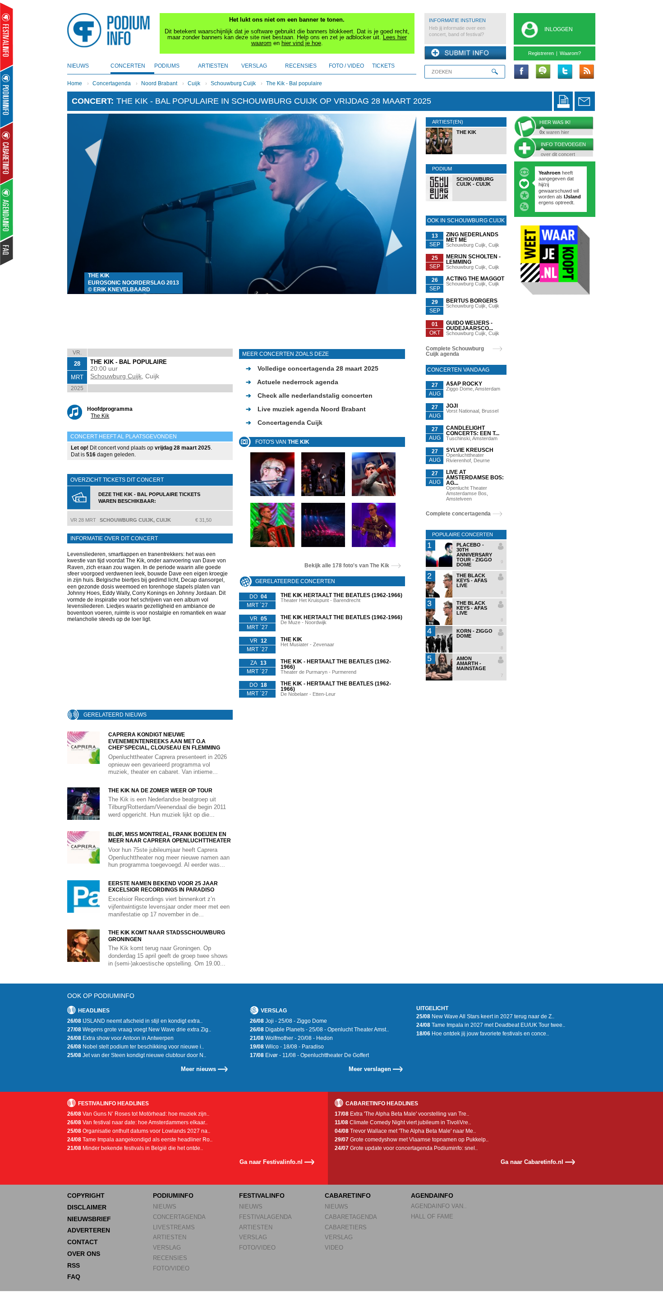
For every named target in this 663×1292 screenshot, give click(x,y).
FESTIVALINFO (262, 1195)
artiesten (213, 66)
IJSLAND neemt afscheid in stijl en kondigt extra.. (135, 1021)
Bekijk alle (346, 565)
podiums (167, 66)
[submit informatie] (465, 53)
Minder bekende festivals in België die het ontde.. (135, 1148)
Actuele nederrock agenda (292, 382)
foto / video (346, 66)
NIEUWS (164, 1206)
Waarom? (570, 53)
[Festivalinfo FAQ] (7, 250)
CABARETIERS (346, 1227)
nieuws (78, 66)
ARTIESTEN (169, 1237)
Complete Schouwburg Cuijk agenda (455, 351)
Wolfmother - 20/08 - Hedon (291, 1038)
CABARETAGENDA (351, 1217)
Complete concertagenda (458, 513)
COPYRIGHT (86, 1195)
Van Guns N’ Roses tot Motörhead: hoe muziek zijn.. (138, 1114)
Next (396, 204)
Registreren (541, 53)
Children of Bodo (559, 184)
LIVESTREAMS (174, 1227)
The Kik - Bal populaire (294, 83)
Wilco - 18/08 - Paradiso (287, 1046)
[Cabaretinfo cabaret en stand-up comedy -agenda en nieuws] (6, 152)
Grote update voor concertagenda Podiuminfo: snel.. (406, 1148)
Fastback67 (552, 172)
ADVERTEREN (88, 1230)
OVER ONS (83, 1253)
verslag (254, 66)
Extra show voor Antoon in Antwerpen (120, 1038)
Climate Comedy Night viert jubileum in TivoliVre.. (403, 1122)
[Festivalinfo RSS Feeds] (586, 72)
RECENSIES (170, 1258)
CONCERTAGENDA (179, 1217)
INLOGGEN (558, 29)
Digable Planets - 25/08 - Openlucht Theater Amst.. (319, 1029)
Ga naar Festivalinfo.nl (271, 1162)
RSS (73, 1265)
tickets (383, 66)
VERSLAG (167, 1247)
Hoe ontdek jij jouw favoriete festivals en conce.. (482, 1033)
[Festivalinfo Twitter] (564, 72)
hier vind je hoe (301, 43)
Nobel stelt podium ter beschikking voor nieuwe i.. (135, 1046)
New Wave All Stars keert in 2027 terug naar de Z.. (485, 1016)
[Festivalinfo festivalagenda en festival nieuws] (6, 36)
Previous (88, 204)
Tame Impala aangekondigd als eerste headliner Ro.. (139, 1139)
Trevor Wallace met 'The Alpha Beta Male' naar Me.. (405, 1131)
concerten (127, 66)
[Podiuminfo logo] (111, 30)
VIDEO (334, 1247)
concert (91, 101)
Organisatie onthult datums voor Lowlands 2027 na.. (138, 1131)
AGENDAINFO (432, 1195)
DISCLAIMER (86, 1207)
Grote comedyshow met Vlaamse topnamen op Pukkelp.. (411, 1139)
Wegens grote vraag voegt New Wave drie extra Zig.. (139, 1029)
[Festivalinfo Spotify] (543, 72)
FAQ (73, 1276)
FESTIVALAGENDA (265, 1217)
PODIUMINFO (173, 1195)
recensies (301, 66)
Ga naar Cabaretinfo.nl (532, 1162)
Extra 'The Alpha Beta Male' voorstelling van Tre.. (402, 1114)
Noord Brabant (159, 83)
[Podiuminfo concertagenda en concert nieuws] (7, 96)
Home (74, 83)
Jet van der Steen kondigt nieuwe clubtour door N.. (136, 1055)
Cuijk (194, 83)
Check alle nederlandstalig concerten (309, 395)
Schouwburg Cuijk (233, 83)
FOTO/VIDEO (171, 1268)
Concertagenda (111, 83)
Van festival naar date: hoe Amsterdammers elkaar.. (137, 1122)
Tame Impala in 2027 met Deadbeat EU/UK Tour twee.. (490, 1025)
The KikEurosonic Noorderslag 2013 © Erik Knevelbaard (133, 282)
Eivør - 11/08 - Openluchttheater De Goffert (309, 1055)
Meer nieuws (198, 1069)
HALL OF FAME (432, 1216)
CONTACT (82, 1242)
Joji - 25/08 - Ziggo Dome (288, 1021)
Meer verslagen (370, 1069)
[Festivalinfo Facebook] (521, 72)
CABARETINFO (348, 1195)
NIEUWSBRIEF (89, 1219)
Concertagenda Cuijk (284, 422)
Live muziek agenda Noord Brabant (306, 409)
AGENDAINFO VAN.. (439, 1206)
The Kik (100, 416)
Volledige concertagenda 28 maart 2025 (312, 368)
